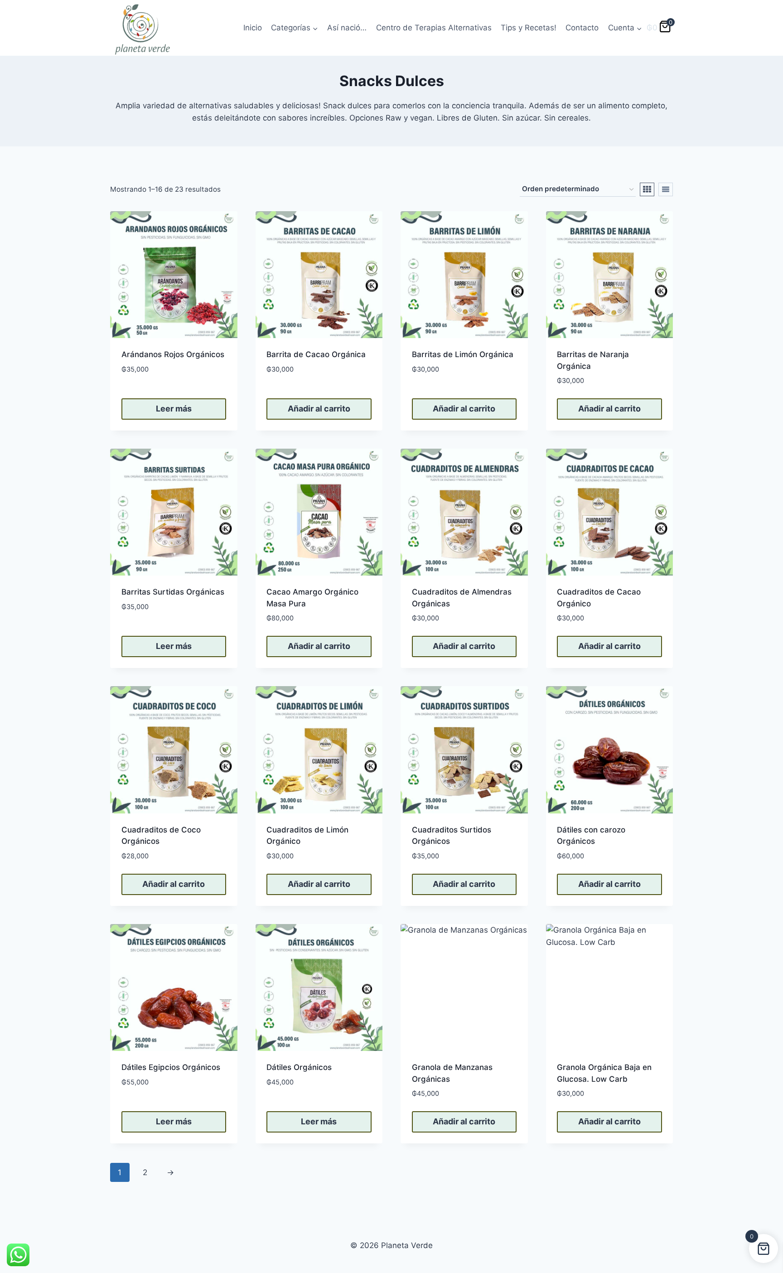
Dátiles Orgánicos (299, 1067)
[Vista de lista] (665, 189)
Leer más (174, 408)
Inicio (252, 27)
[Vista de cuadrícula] (647, 189)
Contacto (582, 27)
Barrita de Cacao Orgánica (316, 354)
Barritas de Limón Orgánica (462, 354)
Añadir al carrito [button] (319, 408)
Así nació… (347, 27)
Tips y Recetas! (528, 27)
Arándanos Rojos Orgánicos (172, 354)
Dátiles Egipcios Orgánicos (170, 1067)
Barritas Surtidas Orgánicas (172, 591)
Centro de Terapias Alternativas (434, 27)
